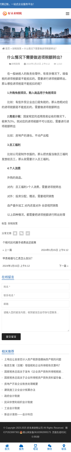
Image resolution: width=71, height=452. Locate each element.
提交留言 (11, 336)
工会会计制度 (12, 408)
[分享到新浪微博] (28, 233)
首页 (7, 48)
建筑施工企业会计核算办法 (19, 389)
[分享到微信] (21, 233)
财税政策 (16, 48)
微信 (49, 449)
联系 (64, 449)
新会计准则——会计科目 (18, 414)
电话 (35, 449)
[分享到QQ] (15, 233)
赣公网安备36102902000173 (37, 432)
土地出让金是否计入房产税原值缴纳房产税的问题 (32, 359)
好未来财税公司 (35, 427)
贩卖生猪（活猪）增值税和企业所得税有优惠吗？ (32, 365)
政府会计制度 (12, 395)
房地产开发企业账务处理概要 (21, 383)
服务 (21, 449)
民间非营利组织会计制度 (18, 402)
